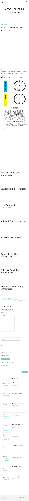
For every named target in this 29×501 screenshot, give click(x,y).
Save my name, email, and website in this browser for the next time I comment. (7, 354)
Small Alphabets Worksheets (18, 300)
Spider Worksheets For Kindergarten (19, 414)
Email (2, 339)
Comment (3, 315)
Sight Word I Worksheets (16, 476)
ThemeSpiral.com (4, 498)
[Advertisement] (14, 50)
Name (2, 334)
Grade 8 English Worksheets (10, 298)
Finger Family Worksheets (17, 393)
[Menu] (2, 2)
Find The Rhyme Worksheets (17, 435)
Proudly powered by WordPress (8, 497)
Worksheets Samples (14, 11)
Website (2, 345)
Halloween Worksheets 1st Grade (18, 445)
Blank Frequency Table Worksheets (18, 403)
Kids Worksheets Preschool (17, 466)
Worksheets (4, 24)
